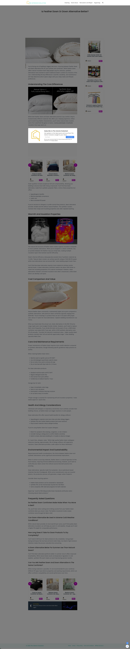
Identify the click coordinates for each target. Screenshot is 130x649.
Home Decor (74, 3)
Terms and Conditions (89, 645)
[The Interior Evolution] (36, 3)
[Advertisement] (65, 27)
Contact (73, 645)
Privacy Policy (80, 645)
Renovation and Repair (86, 3)
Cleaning (67, 3)
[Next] (75, 165)
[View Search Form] (103, 2)
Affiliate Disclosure (99, 645)
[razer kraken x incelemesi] (65, 648)
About (69, 645)
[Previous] (30, 165)
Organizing (97, 3)
